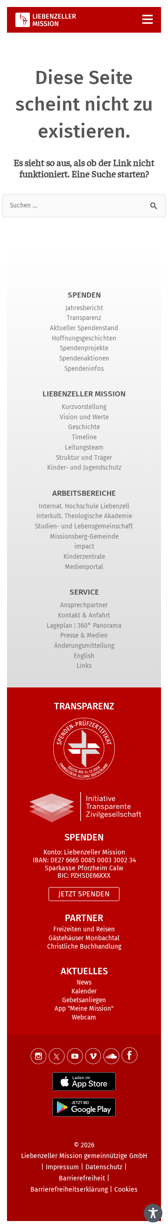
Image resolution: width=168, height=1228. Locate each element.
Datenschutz (103, 1167)
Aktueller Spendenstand (84, 328)
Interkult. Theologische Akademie (84, 516)
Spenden (84, 295)
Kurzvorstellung (84, 407)
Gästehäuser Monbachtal (84, 938)
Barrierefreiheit (82, 1178)
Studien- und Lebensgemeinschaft (84, 526)
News (84, 982)
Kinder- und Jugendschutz (84, 468)
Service (84, 592)
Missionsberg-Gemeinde (84, 537)
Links (84, 666)
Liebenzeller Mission (84, 394)
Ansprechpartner (84, 605)
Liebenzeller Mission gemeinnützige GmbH (84, 1156)
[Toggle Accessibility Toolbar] (153, 1213)
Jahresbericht (84, 308)
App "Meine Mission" (84, 1009)
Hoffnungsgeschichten (84, 338)
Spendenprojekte (84, 348)
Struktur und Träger (84, 458)
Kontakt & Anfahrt (84, 615)
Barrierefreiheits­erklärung (69, 1189)
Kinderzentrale (84, 557)
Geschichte (84, 427)
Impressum (62, 1167)
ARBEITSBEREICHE (84, 493)
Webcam (84, 1017)
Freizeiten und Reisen (84, 929)
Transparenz (84, 318)
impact (84, 546)
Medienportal (84, 567)
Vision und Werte (84, 417)
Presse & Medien (84, 635)
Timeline (84, 437)
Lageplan (59, 626)
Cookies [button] (126, 1189)
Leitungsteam (84, 447)
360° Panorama (99, 626)
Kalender (84, 991)
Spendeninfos (84, 369)
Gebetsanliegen (84, 1000)
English (84, 656)
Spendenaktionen (84, 358)
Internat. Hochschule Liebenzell (84, 506)
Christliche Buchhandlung (84, 946)
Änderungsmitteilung (84, 646)
